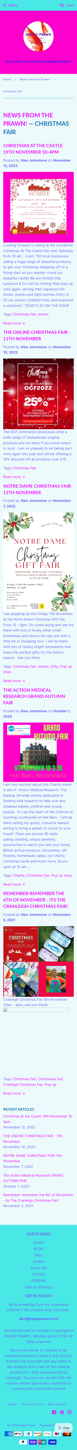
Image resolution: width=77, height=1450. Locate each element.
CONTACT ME (17, 1310)
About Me (38, 1268)
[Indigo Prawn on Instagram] (69, 1413)
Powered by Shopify (53, 1425)
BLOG (38, 1249)
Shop (38, 1255)
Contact (38, 1274)
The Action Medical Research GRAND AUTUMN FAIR (34, 696)
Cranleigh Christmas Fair (23, 1084)
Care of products (38, 1287)
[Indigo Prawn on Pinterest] (62, 1413)
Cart (69, 5)
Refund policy (57, 1404)
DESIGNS (38, 1280)
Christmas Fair (24, 314)
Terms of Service (32, 1404)
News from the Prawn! (35, 79)
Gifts (54, 666)
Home (7, 79)
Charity (18, 875)
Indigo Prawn (27, 1425)
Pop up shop (61, 875)
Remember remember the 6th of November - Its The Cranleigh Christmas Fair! (35, 900)
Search (12, 1404)
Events (38, 1261)
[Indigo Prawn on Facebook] (54, 1413)
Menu (13, 5)
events (43, 314)
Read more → (14, 323)
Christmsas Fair (50, 1079)
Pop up (50, 1084)
